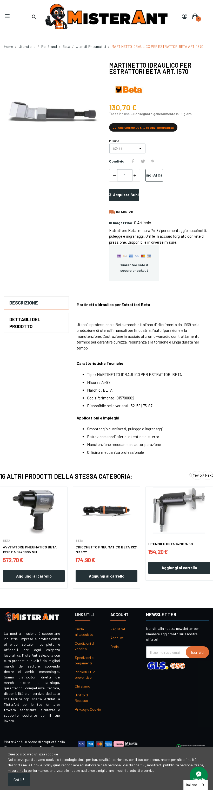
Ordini (114, 646)
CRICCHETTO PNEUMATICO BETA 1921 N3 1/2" (106, 549)
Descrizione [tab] (23, 303)
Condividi (133, 161)
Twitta (143, 161)
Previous (197, 475)
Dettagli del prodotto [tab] (24, 322)
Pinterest (153, 161)
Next (209, 475)
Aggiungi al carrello (154, 175)
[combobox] (195, 785)
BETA (6, 540)
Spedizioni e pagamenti (84, 660)
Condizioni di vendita (85, 646)
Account (117, 638)
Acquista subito (126, 194)
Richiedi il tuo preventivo (85, 674)
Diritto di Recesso (82, 698)
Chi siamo (82, 686)
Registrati (118, 629)
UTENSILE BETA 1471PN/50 (170, 544)
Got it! (19, 779)
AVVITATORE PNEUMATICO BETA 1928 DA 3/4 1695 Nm (30, 549)
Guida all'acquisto (84, 632)
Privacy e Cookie (88, 709)
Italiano (191, 785)
